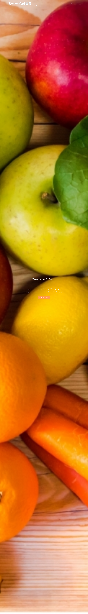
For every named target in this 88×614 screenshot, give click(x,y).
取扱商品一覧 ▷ (44, 298)
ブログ (36, 5)
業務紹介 (46, 3)
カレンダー (66, 3)
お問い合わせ (74, 3)
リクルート (59, 3)
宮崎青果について (38, 3)
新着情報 (52, 3)
